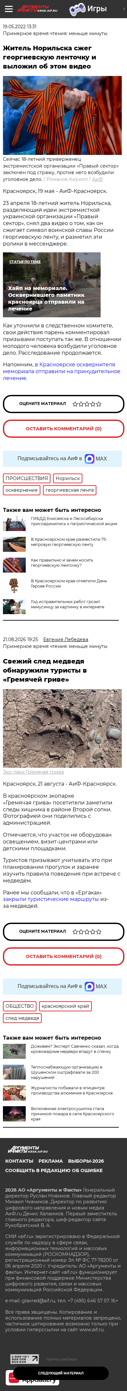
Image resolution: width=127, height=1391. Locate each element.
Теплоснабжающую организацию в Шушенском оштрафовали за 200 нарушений (66, 1072)
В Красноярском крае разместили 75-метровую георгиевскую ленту (69, 542)
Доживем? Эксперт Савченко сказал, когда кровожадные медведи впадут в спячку (75, 1049)
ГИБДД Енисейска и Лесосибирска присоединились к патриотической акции (74, 521)
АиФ (97, 179)
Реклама (50, 1161)
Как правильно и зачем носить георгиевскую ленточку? (62, 563)
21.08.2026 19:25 (20, 639)
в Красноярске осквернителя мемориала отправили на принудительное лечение (61, 371)
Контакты (19, 1161)
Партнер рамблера (61, 1359)
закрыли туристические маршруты (51, 899)
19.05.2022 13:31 (19, 27)
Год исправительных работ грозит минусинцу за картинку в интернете (67, 604)
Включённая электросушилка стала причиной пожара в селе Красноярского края (72, 1113)
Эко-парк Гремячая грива (33, 772)
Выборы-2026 (86, 1161)
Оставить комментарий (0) (64, 429)
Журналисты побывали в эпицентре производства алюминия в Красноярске (72, 1090)
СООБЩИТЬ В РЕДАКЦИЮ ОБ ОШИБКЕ (54, 1170)
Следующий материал (61, 1373)
